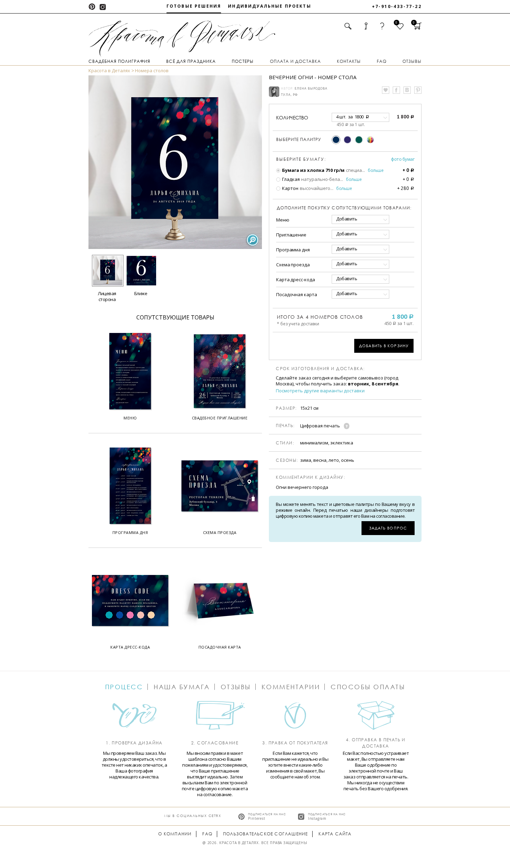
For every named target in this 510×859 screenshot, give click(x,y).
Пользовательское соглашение (265, 833)
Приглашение (291, 235)
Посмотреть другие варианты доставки (320, 391)
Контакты (349, 61)
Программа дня (293, 250)
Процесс (124, 687)
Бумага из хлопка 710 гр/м (313, 170)
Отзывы (412, 61)
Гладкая (290, 179)
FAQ (381, 61)
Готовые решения (194, 6)
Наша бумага (182, 687)
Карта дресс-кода (295, 279)
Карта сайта (334, 833)
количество (292, 117)
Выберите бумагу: (301, 159)
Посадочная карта (296, 294)
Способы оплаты (368, 687)
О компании (175, 833)
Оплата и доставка (295, 61)
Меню (282, 220)
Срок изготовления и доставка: (320, 369)
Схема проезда (293, 264)
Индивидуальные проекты (269, 6)
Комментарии (291, 687)
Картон (289, 188)
